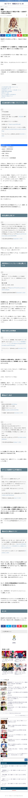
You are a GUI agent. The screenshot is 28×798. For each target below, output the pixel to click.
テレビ (2, 9)
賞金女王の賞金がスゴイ (7, 95)
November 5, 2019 (21, 292)
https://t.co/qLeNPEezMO (15, 124)
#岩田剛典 (23, 341)
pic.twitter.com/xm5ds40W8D (9, 235)
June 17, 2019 (17, 498)
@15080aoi (14, 404)
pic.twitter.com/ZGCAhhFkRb (11, 409)
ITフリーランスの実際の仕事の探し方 (20, 715)
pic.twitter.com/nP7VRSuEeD (8, 345)
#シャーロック (16, 341)
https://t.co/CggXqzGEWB (20, 343)
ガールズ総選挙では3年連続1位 (8, 94)
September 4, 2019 (18, 238)
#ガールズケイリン (7, 546)
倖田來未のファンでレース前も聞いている (11, 90)
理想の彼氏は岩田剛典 (6, 91)
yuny (14, 642)
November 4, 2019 (18, 412)
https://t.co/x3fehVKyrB (11, 129)
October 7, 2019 (17, 442)
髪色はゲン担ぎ (5, 92)
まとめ (3, 97)
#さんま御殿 (20, 546)
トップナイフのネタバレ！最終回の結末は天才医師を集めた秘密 (11, 713)
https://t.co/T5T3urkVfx (14, 287)
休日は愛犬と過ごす (6, 88)
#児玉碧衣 (21, 116)
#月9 (12, 343)
